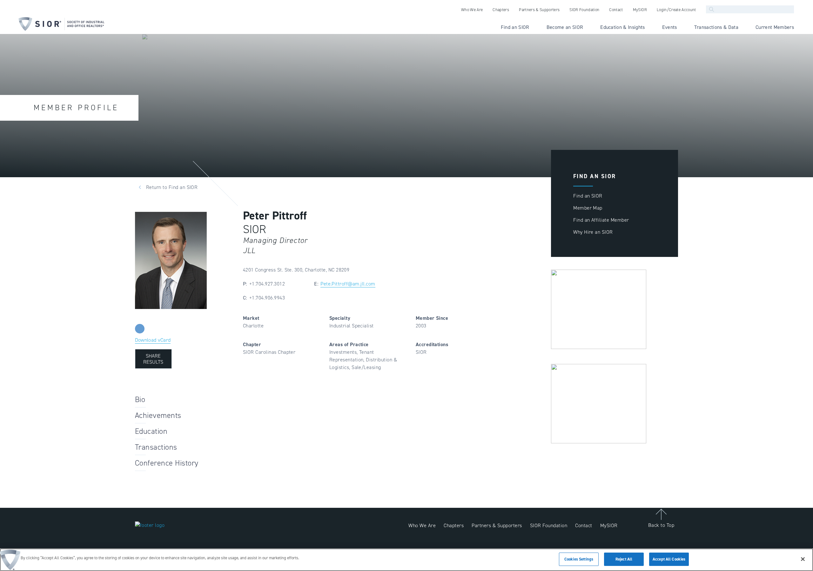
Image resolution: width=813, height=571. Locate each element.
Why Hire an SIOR (593, 232)
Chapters (454, 525)
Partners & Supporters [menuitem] (539, 9)
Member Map (587, 208)
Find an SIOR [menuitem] (515, 27)
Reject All (623, 559)
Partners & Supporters (497, 525)
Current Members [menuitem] (775, 27)
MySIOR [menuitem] (640, 9)
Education (151, 431)
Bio (140, 399)
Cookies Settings (578, 559)
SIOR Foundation (548, 525)
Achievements (158, 415)
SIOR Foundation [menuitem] (584, 9)
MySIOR (609, 525)
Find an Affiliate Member (601, 220)
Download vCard (153, 340)
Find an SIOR (587, 195)
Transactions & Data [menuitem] (716, 27)
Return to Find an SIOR (172, 187)
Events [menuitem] (669, 27)
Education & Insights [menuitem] (622, 27)
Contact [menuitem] (616, 9)
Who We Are (422, 525)
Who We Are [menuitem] (472, 9)
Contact (583, 525)
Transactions (156, 447)
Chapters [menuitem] (501, 9)
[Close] (803, 559)
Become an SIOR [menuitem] (565, 27)
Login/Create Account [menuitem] (676, 9)
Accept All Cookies (669, 559)
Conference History (166, 463)
